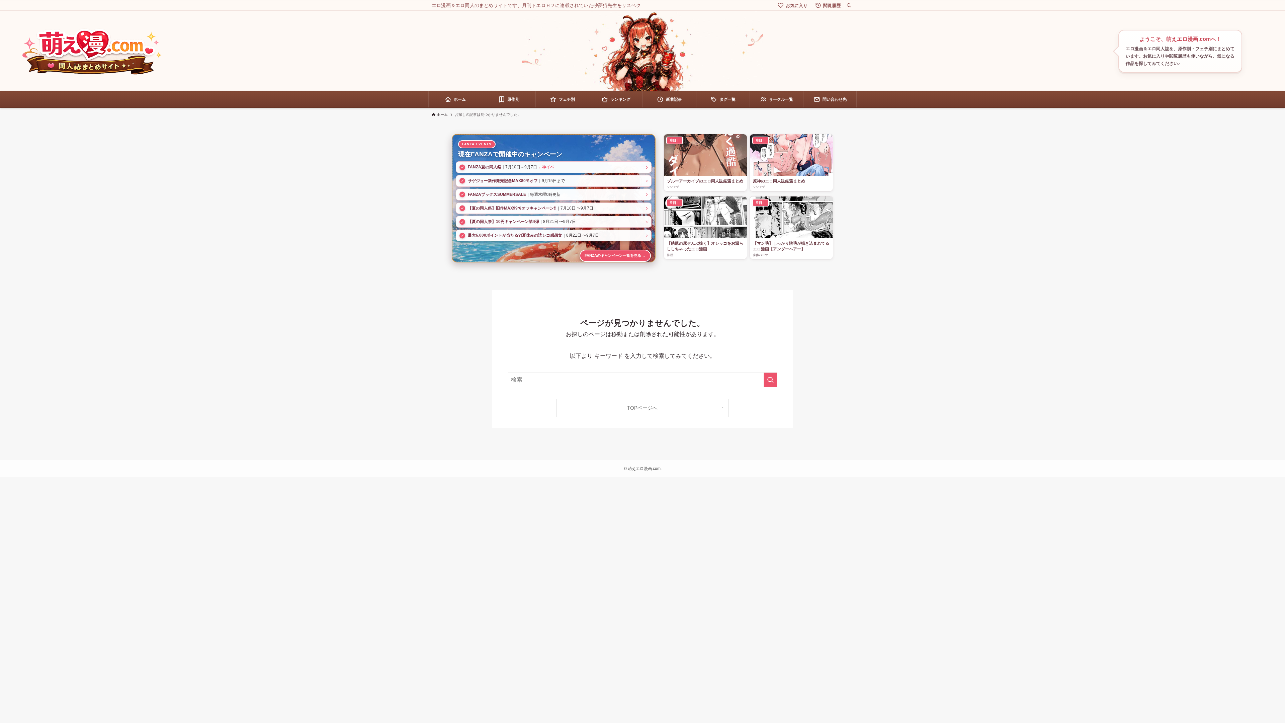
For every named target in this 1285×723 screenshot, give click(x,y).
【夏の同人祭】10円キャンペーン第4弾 (503, 221)
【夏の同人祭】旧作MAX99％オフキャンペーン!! (512, 208)
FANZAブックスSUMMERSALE (497, 194)
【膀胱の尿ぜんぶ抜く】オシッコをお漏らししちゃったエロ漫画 (705, 246)
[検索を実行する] (770, 380)
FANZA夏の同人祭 (484, 167)
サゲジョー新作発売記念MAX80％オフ (503, 180)
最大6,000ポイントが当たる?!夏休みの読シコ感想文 (515, 235)
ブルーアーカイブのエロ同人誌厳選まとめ (705, 181)
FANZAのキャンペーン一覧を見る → (615, 255)
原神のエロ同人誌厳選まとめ (779, 181)
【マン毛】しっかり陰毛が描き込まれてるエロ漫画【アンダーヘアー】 (791, 246)
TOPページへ (642, 408)
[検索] (849, 5)
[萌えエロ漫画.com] (91, 51)
